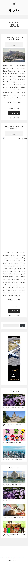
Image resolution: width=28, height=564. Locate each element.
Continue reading (14, 102)
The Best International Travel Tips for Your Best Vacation (14, 535)
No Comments (14, 45)
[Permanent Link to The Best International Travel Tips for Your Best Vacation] (14, 526)
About (1, 558)
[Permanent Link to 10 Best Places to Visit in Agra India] (14, 476)
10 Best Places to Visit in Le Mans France (13, 407)
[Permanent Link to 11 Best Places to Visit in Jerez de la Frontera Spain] (14, 416)
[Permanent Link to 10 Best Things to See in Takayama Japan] (14, 435)
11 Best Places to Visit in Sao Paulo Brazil (14, 127)
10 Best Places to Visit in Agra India (12, 484)
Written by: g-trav (14, 117)
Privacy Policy (11, 558)
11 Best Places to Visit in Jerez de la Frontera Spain (12, 425)
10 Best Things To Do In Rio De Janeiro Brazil (14, 38)
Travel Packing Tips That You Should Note (13, 517)
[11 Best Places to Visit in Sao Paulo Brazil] (14, 187)
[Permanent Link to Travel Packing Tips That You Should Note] (14, 510)
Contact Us (5, 558)
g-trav (14, 10)
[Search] (22, 325)
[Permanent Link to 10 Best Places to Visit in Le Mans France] (14, 400)
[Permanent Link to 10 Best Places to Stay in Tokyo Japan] (14, 451)
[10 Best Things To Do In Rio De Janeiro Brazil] (14, 49)
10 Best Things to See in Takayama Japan (13, 442)
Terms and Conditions (19, 558)
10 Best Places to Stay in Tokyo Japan (12, 459)
